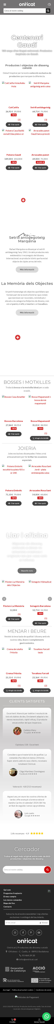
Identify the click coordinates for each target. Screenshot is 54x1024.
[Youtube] (39, 933)
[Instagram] (15, 933)
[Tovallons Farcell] (40, 659)
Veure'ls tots (27, 571)
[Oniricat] (27, 4)
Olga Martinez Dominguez (32, 771)
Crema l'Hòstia (13, 673)
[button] (50, 599)
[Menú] (4, 4)
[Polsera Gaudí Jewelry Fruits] (13, 140)
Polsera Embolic (13, 490)
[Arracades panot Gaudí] (40, 140)
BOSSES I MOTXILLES (27, 382)
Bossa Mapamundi (40, 421)
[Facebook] (23, 933)
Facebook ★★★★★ (28, 774)
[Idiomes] (49, 4)
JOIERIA (27, 448)
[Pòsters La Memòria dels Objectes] (13, 591)
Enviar (45, 923)
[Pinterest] (31, 933)
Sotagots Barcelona (40, 606)
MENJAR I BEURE (27, 631)
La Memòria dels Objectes (27, 283)
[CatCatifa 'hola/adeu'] (13, 92)
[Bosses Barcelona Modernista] (13, 406)
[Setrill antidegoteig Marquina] (40, 92)
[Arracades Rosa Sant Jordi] (40, 476)
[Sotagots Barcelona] (40, 591)
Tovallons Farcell (40, 673)
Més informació (27, 269)
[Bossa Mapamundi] (40, 406)
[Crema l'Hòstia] (13, 659)
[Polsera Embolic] (13, 476)
